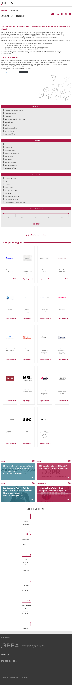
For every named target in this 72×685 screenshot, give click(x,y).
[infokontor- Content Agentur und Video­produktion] (62, 337)
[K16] (10, 378)
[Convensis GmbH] (44, 258)
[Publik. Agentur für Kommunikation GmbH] (44, 378)
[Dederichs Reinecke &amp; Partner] (62, 258)
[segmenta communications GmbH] (62, 378)
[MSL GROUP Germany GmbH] (27, 378)
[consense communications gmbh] (27, 258)
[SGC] (27, 419)
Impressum (24, 677)
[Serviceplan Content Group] (10, 419)
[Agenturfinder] (70, 14)
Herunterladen (23, 72)
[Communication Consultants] (10, 258)
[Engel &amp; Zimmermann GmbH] (27, 297)
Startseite (4, 11)
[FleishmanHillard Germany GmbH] (10, 337)
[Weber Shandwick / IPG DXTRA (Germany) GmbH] (44, 419)
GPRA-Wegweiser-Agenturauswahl (9, 72)
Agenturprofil (10, 279)
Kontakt (5, 677)
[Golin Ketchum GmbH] (27, 337)
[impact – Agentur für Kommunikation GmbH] (44, 337)
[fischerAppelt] (62, 297)
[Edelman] (10, 297)
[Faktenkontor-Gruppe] (44, 297)
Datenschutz (14, 677)
